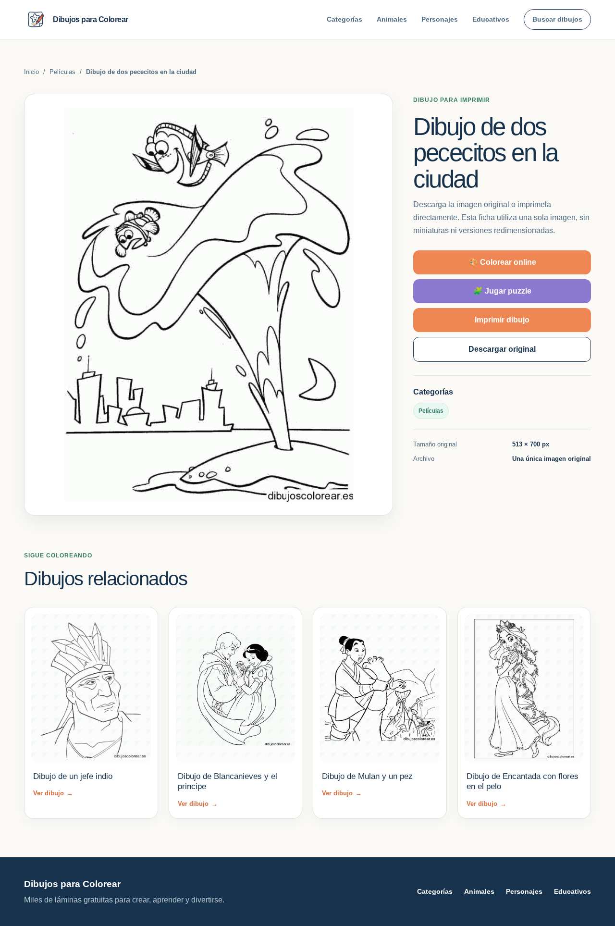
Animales (392, 19)
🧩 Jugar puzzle (502, 291)
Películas (62, 71)
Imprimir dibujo (502, 320)
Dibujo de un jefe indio (72, 776)
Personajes (439, 19)
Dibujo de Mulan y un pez (367, 776)
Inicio (31, 71)
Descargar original (502, 349)
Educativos (490, 19)
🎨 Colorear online (502, 262)
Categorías (344, 19)
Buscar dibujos (557, 19)
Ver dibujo (53, 793)
